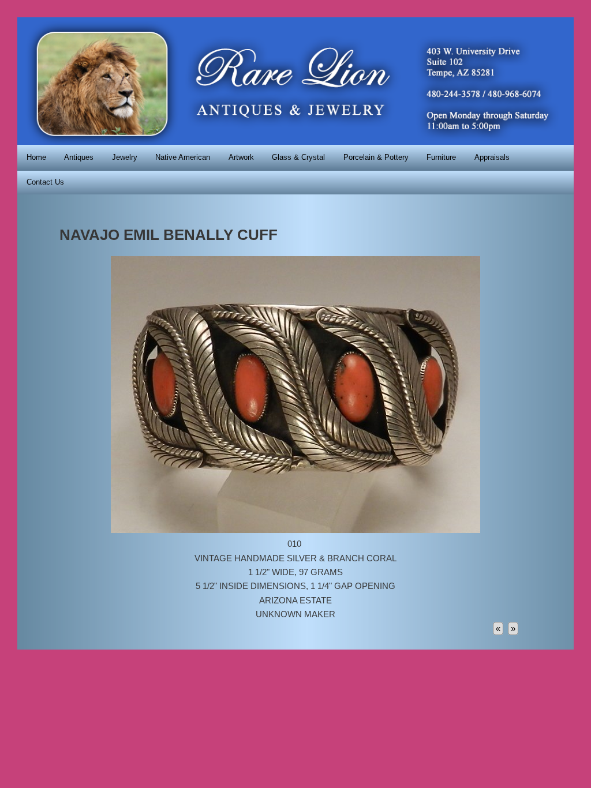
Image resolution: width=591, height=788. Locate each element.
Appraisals (492, 157)
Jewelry (124, 157)
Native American (182, 157)
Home (36, 157)
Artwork (241, 157)
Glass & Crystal (298, 157)
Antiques (78, 157)
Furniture (441, 157)
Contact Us (45, 182)
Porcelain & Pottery (376, 157)
